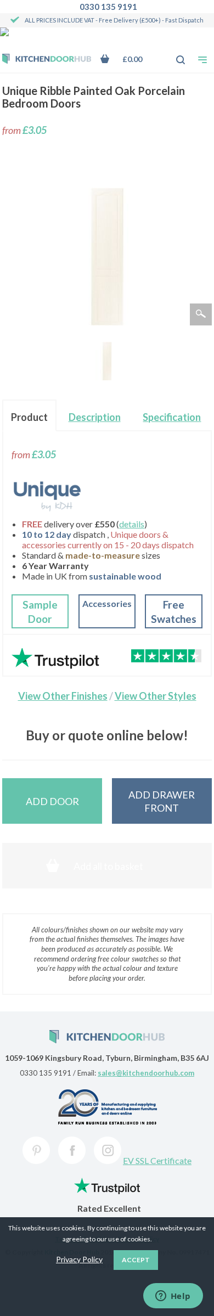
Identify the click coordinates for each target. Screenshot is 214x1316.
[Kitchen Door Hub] (46, 60)
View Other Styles (155, 696)
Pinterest (36, 1150)
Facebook (72, 1150)
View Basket (129, 59)
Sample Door (40, 611)
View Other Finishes (63, 696)
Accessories (107, 603)
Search (174, 54)
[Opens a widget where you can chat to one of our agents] (173, 1297)
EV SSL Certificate (157, 1160)
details (131, 524)
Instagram (107, 1150)
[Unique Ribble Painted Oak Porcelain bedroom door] (107, 361)
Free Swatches (173, 611)
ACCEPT (136, 1260)
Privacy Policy (79, 1259)
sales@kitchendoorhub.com (146, 1072)
